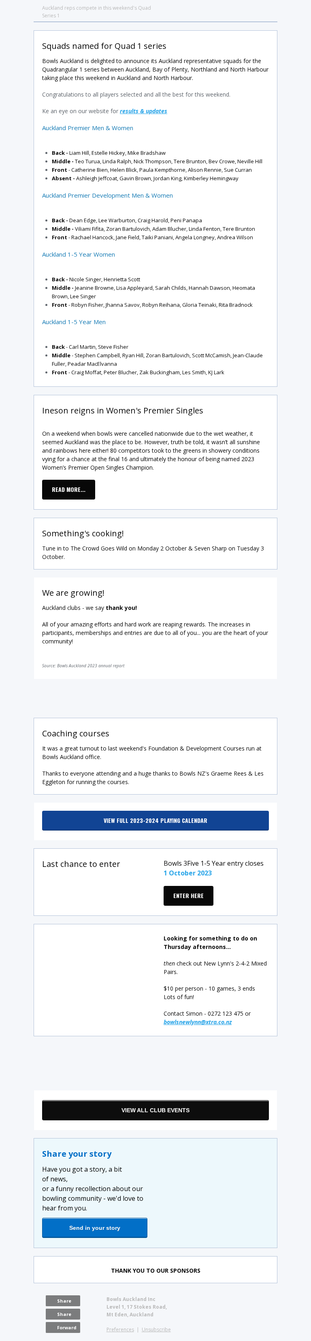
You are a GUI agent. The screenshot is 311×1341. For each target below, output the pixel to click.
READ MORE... (68, 489)
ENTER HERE (188, 895)
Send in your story (94, 1228)
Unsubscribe (156, 1329)
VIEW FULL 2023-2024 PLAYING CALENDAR (155, 820)
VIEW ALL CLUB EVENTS (155, 1110)
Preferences (120, 1329)
